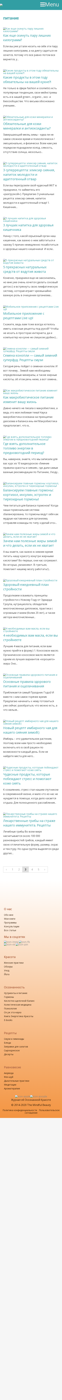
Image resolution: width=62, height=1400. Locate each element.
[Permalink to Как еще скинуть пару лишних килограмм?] (31, 28)
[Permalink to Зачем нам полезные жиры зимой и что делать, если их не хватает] (31, 534)
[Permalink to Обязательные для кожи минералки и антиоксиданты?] (31, 117)
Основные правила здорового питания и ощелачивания (27, 683)
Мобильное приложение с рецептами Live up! (23, 315)
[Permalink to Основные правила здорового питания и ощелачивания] (31, 675)
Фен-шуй (8, 1076)
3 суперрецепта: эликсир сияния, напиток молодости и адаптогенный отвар (29, 174)
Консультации (11, 926)
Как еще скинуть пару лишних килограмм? (27, 37)
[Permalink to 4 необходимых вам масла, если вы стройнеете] (31, 628)
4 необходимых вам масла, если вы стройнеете (30, 637)
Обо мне (8, 914)
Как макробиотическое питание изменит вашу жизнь (28, 399)
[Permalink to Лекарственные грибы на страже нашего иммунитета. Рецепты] (31, 814)
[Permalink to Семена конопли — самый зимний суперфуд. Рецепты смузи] (31, 348)
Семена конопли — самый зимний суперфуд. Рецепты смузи (30, 357)
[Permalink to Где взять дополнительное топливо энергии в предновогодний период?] (31, 437)
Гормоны (9, 996)
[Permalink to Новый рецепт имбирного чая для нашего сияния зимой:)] (31, 721)
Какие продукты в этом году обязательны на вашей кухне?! (27, 79)
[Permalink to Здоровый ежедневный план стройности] (30, 580)
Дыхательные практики (16, 1080)
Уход (6, 970)
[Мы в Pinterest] (22, 944)
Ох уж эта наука (12, 1012)
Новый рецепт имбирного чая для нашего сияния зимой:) (30, 730)
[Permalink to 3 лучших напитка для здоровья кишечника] (31, 218)
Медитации (10, 1084)
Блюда (7, 1042)
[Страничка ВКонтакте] (10, 944)
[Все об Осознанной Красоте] (14, 5)
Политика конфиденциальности (20, 1110)
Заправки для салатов (16, 1046)
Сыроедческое (12, 1050)
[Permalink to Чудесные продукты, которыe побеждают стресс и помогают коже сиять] (31, 767)
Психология (10, 1008)
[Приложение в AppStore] (22, 1096)
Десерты (8, 1054)
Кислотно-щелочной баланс (19, 1000)
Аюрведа (9, 1073)
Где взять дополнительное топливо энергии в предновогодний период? (24, 448)
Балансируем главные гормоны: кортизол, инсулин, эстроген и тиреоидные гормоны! (28, 494)
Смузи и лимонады (14, 1038)
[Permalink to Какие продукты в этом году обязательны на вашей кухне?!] (31, 70)
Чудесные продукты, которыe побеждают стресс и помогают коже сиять (27, 778)
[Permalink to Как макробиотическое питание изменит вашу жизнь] (31, 390)
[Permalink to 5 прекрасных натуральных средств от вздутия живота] (31, 260)
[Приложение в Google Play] (38, 1096)
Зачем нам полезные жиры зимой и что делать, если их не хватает (30, 543)
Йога (6, 974)
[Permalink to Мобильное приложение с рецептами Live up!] (31, 306)
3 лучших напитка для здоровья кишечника (28, 227)
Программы (10, 922)
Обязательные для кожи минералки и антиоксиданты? (27, 126)
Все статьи (10, 930)
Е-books (8, 1020)
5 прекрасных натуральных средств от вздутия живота (24, 269)
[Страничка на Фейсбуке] (24, 942)
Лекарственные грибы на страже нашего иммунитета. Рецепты (29, 823)
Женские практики (14, 962)
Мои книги (9, 918)
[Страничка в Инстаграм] (11, 942)
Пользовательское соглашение (42, 1111)
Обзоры (8, 966)
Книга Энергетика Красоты (18, 1016)
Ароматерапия (12, 1088)
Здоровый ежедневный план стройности (26, 586)
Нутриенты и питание (15, 993)
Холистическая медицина (17, 1004)
